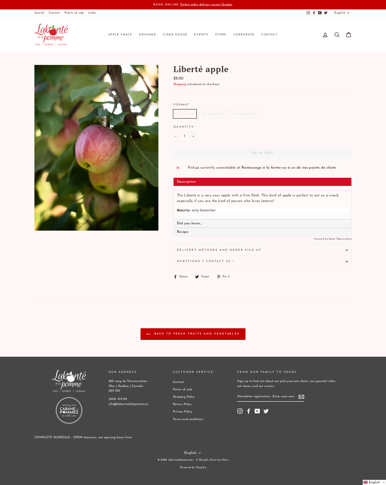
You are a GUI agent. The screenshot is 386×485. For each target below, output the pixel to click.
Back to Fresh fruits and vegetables (196, 334)
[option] (193, 4)
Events (201, 34)
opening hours (114, 437)
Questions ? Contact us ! (205, 261)
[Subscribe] (301, 397)
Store (221, 34)
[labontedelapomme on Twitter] (266, 411)
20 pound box (213, 114)
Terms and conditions (188, 419)
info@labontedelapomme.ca (129, 404)
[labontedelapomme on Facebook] (248, 411)
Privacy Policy (183, 411)
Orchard (147, 34)
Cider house (175, 34)
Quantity (183, 127)
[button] (374, 482)
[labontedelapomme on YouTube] (257, 411)
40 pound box (244, 114)
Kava (349, 239)
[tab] (262, 223)
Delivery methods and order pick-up (219, 250)
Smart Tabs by (337, 239)
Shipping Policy (184, 396)
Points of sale (74, 12)
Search (39, 12)
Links (92, 12)
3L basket (185, 114)
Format (181, 104)
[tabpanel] (262, 202)
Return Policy (182, 404)
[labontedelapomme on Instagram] (240, 411)
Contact (54, 12)
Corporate (244, 34)
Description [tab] (186, 182)
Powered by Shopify (193, 467)
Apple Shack (120, 34)
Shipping (179, 84)
